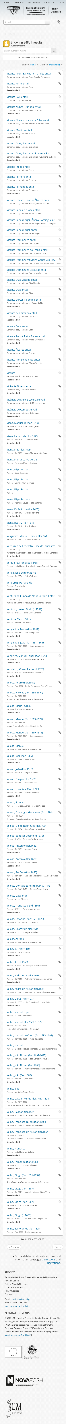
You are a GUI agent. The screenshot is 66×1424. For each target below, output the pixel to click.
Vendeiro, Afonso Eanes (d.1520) (25, 669)
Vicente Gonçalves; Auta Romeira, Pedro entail (33, 153)
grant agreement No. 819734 (18, 1335)
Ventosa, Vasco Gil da (19, 619)
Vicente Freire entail (18, 166)
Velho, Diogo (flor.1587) (20, 1188)
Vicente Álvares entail (19, 349)
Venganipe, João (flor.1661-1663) (25, 642)
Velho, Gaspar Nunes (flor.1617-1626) (28, 1098)
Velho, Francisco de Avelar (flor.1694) (28, 1132)
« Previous (14, 1247)
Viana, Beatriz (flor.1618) (21, 522)
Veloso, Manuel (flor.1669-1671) (25, 732)
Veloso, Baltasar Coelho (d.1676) (25, 835)
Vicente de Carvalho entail (22, 313)
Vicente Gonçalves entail (21, 143)
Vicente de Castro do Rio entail (24, 299)
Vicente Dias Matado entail (22, 279)
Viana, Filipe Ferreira (18, 469)
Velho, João (13, 1088)
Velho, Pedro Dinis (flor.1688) (23, 975)
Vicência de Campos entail (22, 409)
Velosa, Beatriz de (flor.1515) (23, 929)
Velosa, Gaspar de (17, 895)
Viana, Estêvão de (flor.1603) (23, 509)
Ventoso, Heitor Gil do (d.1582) (24, 609)
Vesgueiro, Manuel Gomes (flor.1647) (28, 536)
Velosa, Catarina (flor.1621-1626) (25, 919)
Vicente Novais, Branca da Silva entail (28, 120)
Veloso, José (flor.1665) (20, 756)
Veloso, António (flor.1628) (22, 859)
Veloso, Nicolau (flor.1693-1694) (25, 692)
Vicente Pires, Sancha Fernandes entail (29, 73)
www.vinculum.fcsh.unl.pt (16, 1306)
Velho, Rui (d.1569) (17, 962)
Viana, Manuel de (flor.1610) (23, 423)
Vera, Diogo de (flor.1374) (21, 572)
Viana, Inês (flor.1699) (19, 449)
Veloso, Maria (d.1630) (19, 706)
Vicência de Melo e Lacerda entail (26, 399)
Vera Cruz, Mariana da (19, 582)
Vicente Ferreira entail (19, 176)
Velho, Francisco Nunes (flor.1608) (26, 1122)
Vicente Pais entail (17, 97)
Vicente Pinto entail (18, 83)
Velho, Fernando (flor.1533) (22, 1162)
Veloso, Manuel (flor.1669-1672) (25, 719)
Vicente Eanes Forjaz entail (22, 230)
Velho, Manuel (15, 1045)
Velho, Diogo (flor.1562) (20, 1202)
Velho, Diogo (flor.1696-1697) (23, 1175)
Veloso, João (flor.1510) (20, 769)
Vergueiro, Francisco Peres (22, 562)
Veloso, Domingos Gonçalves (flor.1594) (29, 812)
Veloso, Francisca (17, 802)
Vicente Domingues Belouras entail (27, 269)
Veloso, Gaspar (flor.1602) (21, 779)
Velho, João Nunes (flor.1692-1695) (26, 1055)
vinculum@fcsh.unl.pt (20, 1299)
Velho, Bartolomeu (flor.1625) (24, 1228)
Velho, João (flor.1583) (19, 1075)
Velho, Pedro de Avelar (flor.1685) (26, 989)
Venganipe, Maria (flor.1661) (23, 629)
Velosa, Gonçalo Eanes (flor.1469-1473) (29, 885)
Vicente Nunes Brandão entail (24, 107)
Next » (58, 1247)
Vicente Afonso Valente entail (23, 359)
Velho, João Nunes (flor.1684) (23, 1065)
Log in (61, 2)
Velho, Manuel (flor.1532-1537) (24, 1022)
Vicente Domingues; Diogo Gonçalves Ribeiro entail (36, 260)
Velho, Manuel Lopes (19, 1012)
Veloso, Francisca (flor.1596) (23, 789)
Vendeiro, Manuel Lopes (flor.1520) (27, 656)
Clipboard (59, 22)
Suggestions (34, 2)
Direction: (44, 64)
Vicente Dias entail (17, 289)
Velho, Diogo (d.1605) (19, 1215)
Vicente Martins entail (19, 130)
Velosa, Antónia (16, 939)
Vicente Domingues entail (21, 240)
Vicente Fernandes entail (21, 186)
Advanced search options (33, 57)
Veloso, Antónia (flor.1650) (22, 872)
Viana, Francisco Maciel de (22, 459)
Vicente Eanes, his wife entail (23, 210)
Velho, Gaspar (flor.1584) (21, 1112)
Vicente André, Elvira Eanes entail (26, 336)
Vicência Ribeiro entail (19, 386)
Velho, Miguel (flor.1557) (20, 998)
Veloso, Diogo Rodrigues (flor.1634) (27, 825)
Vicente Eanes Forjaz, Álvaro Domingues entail (33, 220)
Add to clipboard (59, 73)
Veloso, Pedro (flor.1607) (21, 682)
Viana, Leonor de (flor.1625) (22, 436)
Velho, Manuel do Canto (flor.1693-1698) (30, 1035)
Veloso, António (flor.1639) (22, 845)
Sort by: (25, 64)
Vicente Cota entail (17, 326)
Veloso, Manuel (15, 746)
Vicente (11, 373)
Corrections (18, 2)
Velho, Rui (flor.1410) (18, 949)
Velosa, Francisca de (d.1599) (23, 905)
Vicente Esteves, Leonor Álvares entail (28, 200)
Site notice (49, 2)
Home (6, 2)
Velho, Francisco (16, 1148)
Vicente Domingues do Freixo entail (27, 250)
